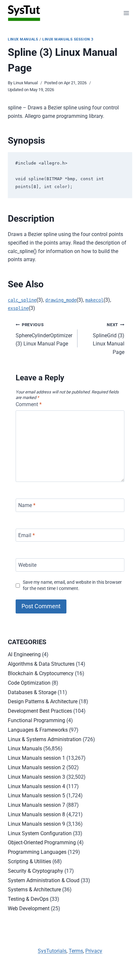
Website (27, 565)
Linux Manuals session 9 (36, 824)
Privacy (93, 951)
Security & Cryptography (35, 871)
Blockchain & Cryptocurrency (41, 673)
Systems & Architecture (34, 889)
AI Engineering (24, 654)
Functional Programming (36, 720)
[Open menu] (126, 13)
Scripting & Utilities (29, 861)
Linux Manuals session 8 (36, 814)
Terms (76, 951)
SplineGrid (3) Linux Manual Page (108, 338)
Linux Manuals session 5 (36, 795)
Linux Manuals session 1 (36, 758)
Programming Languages (37, 852)
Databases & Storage (32, 692)
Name (26, 505)
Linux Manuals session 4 (36, 786)
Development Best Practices (40, 711)
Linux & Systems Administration (44, 739)
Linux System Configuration (40, 833)
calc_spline (22, 300)
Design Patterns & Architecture (42, 701)
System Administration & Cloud (43, 880)
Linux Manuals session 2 (36, 767)
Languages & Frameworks (38, 730)
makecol (94, 300)
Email (26, 535)
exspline (18, 308)
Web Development (28, 908)
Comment (29, 404)
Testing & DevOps (28, 899)
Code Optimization (29, 683)
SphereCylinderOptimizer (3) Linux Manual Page (44, 334)
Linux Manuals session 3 (67, 39)
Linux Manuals (23, 39)
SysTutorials (52, 951)
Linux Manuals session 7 (36, 805)
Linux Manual (25, 82)
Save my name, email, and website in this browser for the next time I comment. (72, 585)
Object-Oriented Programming (42, 842)
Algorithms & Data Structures (41, 664)
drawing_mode (61, 300)
